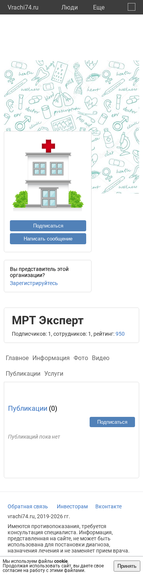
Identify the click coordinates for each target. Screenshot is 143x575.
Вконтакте (108, 506)
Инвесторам (72, 506)
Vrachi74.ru (23, 7)
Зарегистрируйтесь (34, 283)
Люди (69, 7)
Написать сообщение (48, 239)
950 (120, 334)
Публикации (27, 408)
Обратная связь (28, 506)
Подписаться (48, 226)
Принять (127, 566)
